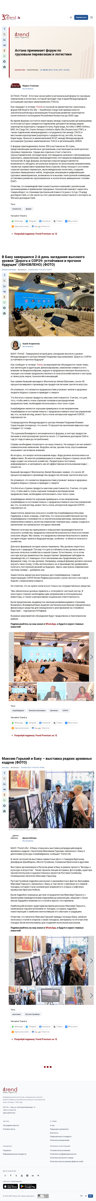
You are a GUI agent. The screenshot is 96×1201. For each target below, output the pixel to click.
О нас (52, 1125)
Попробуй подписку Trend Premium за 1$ (35, 233)
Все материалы (27, 89)
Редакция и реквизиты (59, 1129)
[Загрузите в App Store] (10, 1186)
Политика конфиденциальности (63, 1154)
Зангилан (54, 711)
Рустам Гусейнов (32, 1014)
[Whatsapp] (5, 1175)
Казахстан (16, 209)
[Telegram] (27, 1175)
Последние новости (11, 1125)
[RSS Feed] (38, 1175)
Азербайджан (18, 711)
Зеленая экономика (37, 711)
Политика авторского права (61, 1158)
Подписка (7, 1150)
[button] (4, 28)
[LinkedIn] (32, 1175)
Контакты (54, 1133)
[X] (16, 1175)
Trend (39, 107)
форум (28, 209)
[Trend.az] (11, 17)
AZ (86, 1196)
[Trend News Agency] (10, 1090)
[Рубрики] (91, 17)
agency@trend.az (9, 1113)
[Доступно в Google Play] (28, 1186)
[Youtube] (22, 1175)
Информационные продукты (14, 1154)
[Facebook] (10, 1175)
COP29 (65, 711)
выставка (16, 1014)
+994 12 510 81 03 (9, 1110)
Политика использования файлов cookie (66, 1161)
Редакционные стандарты (61, 1136)
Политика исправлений (59, 1140)
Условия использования (60, 1150)
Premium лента (9, 1129)
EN (81, 1196)
